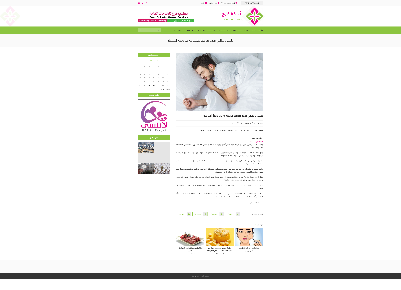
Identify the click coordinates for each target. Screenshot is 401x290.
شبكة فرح (232, 14)
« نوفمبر (167, 89)
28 (154, 85)
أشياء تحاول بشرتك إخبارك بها (249, 248)
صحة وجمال (232, 123)
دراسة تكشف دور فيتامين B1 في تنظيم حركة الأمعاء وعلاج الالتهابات (219, 249)
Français (208, 130)
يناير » (162, 89)
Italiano (223, 130)
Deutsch (216, 130)
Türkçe (202, 130)
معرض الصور (154, 137)
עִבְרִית (242, 130)
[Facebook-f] (146, 3)
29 (149, 85)
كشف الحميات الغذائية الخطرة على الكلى (190, 249)
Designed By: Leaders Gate (200, 276)
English (236, 130)
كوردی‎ (248, 130)
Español (230, 130)
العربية (261, 130)
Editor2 (260, 123)
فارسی (255, 130)
